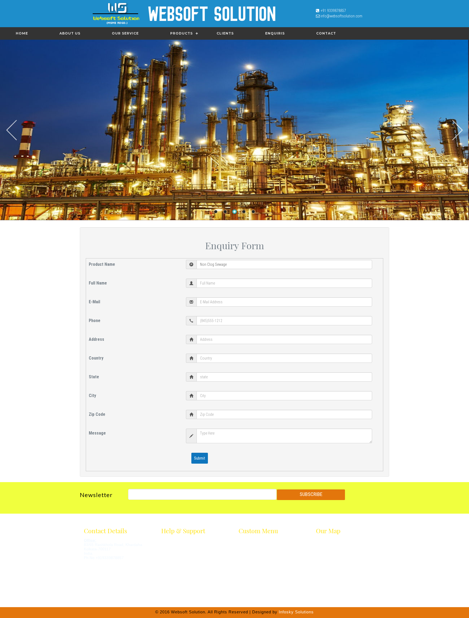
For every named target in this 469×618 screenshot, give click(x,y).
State (94, 376)
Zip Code (97, 414)
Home (22, 33)
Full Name (98, 283)
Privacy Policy (171, 554)
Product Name (102, 264)
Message (97, 433)
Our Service (125, 33)
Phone (94, 320)
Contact (326, 33)
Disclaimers (170, 541)
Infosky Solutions (296, 612)
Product (245, 560)
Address (96, 339)
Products (181, 33)
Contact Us (247, 580)
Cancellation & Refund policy (182, 560)
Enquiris (275, 33)
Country (96, 358)
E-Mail (94, 301)
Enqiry (243, 573)
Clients (225, 33)
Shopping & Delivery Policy (181, 567)
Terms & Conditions (176, 547)
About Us (69, 33)
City (92, 395)
